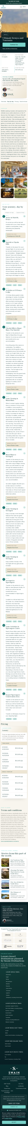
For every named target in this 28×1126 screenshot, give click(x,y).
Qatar (6, 1032)
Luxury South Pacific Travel (14, 1052)
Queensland (8, 1012)
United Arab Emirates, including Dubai (14, 1035)
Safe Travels (7, 1083)
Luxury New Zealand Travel (14, 1041)
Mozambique (9, 981)
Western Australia (10, 1022)
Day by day (10, 101)
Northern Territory (10, 1010)
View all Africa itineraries (10, 48)
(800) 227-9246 (14, 1)
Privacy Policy (21, 1116)
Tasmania (8, 1017)
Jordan (7, 1030)
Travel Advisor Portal (21, 1088)
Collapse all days (9, 212)
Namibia (8, 983)
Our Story (21, 1083)
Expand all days (20, 212)
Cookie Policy (8, 1118)
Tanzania (8, 990)
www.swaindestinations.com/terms (10, 841)
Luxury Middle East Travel (13, 1027)
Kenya (7, 979)
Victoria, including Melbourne (12, 1019)
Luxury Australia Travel (14, 1003)
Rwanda (8, 986)
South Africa (9, 988)
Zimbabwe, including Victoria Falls (14, 997)
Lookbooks (21, 1086)
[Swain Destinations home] (14, 1070)
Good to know (23, 101)
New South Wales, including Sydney (14, 1008)
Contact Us (14, 44)
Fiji (5, 1057)
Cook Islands (8, 1054)
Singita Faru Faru (12, 499)
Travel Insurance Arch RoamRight (7, 1091)
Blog (7, 1086)
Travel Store (7, 1088)
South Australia (9, 1015)
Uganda (8, 992)
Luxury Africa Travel (13, 972)
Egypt (7, 976)
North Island (8, 1043)
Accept (14, 1122)
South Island (8, 1046)
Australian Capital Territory (12, 1006)
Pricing (17, 101)
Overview (3, 101)
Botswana (8, 974)
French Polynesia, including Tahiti (13, 1059)
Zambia (7, 995)
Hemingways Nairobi (13, 236)
